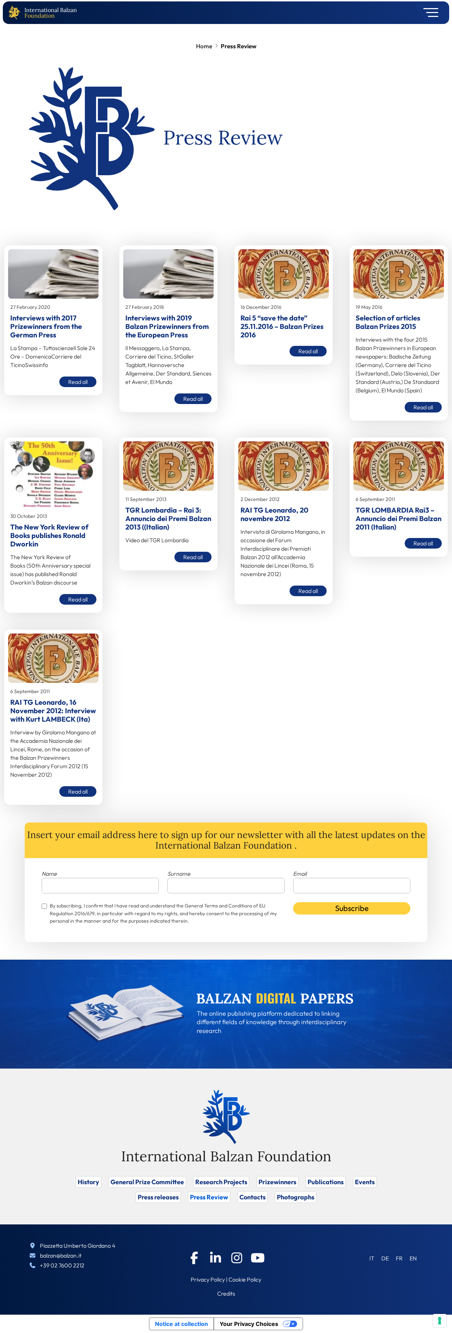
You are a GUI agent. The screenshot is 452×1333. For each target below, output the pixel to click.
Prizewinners (277, 1182)
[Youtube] (258, 1258)
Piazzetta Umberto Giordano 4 (77, 1245)
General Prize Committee (147, 1182)
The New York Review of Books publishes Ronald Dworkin (49, 535)
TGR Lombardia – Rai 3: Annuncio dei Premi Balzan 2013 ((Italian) (168, 518)
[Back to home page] (15, 13)
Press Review (209, 1197)
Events (365, 1182)
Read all (78, 381)
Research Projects (221, 1182)
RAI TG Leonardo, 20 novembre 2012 (274, 514)
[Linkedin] (215, 1258)
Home (204, 46)
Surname (178, 873)
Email (300, 873)
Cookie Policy (244, 1279)
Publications (326, 1182)
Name (49, 873)
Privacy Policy (208, 1279)
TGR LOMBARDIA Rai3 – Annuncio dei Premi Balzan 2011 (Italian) (398, 518)
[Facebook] (194, 1258)
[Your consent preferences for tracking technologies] (439, 1320)
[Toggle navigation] (428, 12)
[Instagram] (236, 1258)
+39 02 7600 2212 (62, 1265)
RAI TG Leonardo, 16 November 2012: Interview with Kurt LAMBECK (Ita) (53, 710)
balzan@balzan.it (61, 1255)
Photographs (295, 1197)
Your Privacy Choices (249, 1323)
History (88, 1182)
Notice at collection (181, 1323)
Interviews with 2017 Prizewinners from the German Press (46, 326)
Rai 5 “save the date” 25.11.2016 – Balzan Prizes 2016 (281, 326)
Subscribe (352, 908)
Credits (226, 1293)
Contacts (252, 1197)
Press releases (158, 1197)
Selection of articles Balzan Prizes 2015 (388, 322)
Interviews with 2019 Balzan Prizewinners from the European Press (167, 326)
